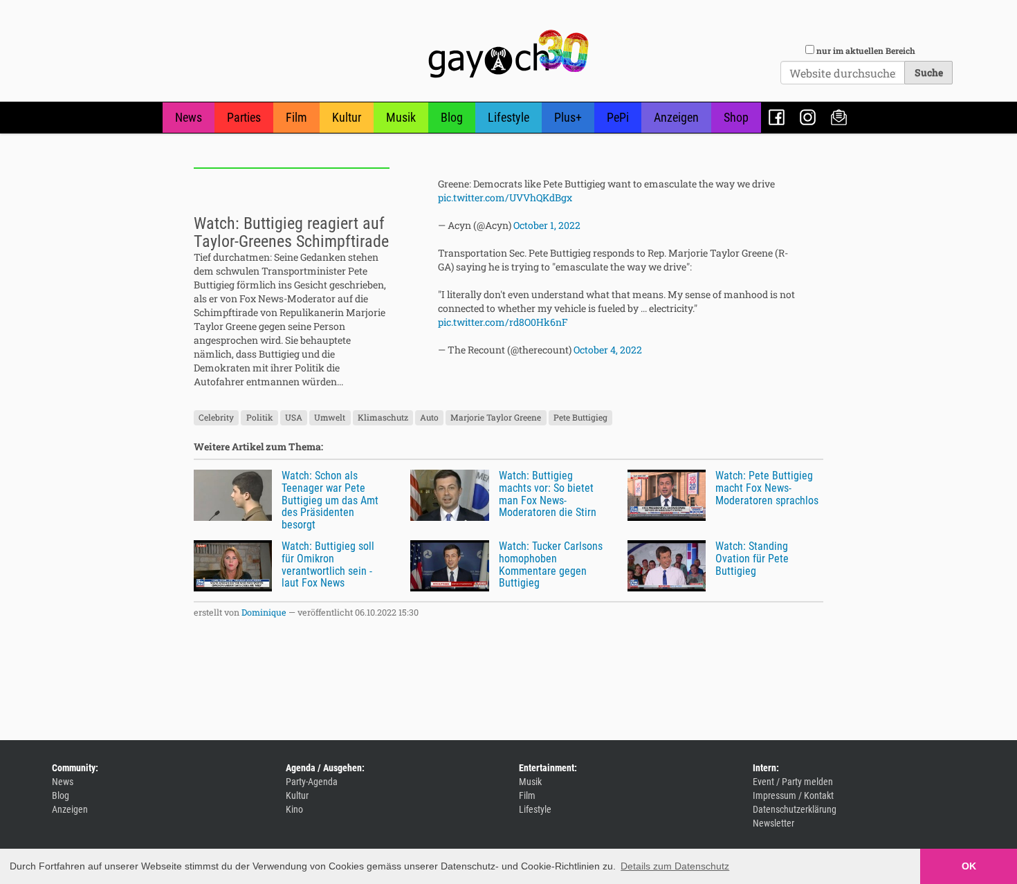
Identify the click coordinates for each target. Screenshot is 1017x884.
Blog (452, 117)
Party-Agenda (312, 781)
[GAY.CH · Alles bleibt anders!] (508, 54)
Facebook (776, 117)
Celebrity (216, 417)
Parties (244, 117)
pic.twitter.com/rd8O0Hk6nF (503, 322)
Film (296, 117)
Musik (401, 117)
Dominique (263, 612)
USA (293, 417)
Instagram (807, 117)
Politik (259, 417)
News (188, 117)
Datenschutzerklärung (794, 809)
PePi (618, 117)
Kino (294, 809)
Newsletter (838, 117)
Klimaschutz (383, 417)
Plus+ (568, 117)
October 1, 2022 (546, 225)
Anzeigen (676, 117)
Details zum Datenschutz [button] (675, 866)
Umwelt (329, 417)
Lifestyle (508, 117)
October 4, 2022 (608, 349)
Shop (736, 117)
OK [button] (969, 866)
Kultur (346, 117)
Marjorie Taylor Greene (495, 417)
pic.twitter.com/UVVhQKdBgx (505, 197)
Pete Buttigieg (580, 417)
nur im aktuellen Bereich (865, 50)
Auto (429, 417)
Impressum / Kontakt (793, 795)
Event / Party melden (793, 781)
